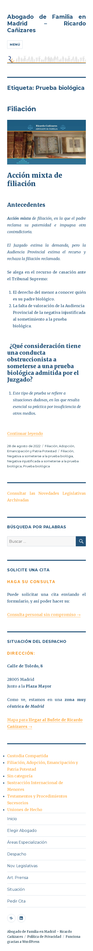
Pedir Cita (16, 901)
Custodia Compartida (27, 755)
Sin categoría (19, 776)
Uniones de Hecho (24, 809)
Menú (15, 44)
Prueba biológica (36, 466)
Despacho (16, 854)
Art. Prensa (17, 877)
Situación (16, 889)
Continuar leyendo (25, 433)
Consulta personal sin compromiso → (44, 614)
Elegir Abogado (22, 830)
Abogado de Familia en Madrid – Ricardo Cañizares (46, 23)
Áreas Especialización (27, 842)
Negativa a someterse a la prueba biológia (40, 456)
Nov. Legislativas (22, 866)
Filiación (21, 109)
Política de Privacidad (44, 937)
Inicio (12, 819)
